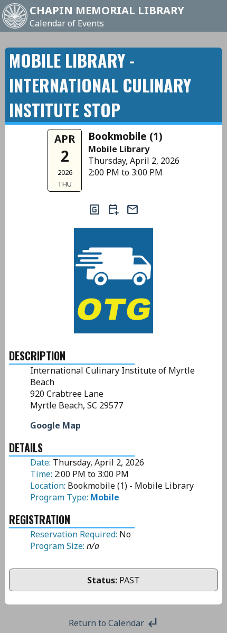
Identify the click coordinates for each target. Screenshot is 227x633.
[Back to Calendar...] (15, 27)
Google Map (55, 425)
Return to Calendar (114, 623)
